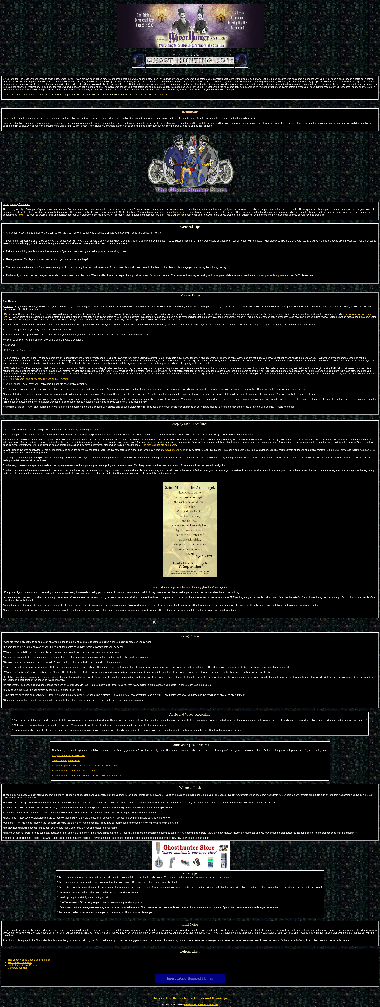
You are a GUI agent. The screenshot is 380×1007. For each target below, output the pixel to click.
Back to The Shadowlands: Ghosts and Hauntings (190, 998)
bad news (18, 215)
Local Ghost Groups (343, 81)
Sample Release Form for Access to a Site (74, 770)
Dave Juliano (160, 94)
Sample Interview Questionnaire (68, 755)
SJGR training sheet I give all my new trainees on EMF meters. (35, 379)
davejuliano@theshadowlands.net (201, 1004)
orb (35, 700)
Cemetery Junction (18, 968)
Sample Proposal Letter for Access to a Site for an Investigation (85, 765)
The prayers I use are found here (159, 445)
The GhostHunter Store (20, 962)
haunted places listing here (270, 275)
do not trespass (28, 797)
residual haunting (173, 212)
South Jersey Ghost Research (23, 965)
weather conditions (175, 450)
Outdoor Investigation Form (66, 760)
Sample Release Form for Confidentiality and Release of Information (87, 775)
